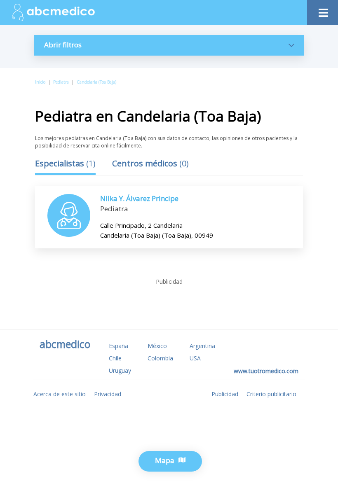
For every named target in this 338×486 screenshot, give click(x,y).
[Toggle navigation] (322, 10)
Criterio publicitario (271, 394)
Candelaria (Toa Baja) (96, 82)
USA (195, 358)
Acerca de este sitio (59, 394)
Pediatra (61, 82)
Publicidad (224, 394)
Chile (115, 358)
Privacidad (107, 394)
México (157, 346)
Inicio (40, 82)
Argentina (202, 346)
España (118, 346)
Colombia (160, 358)
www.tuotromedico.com (266, 371)
